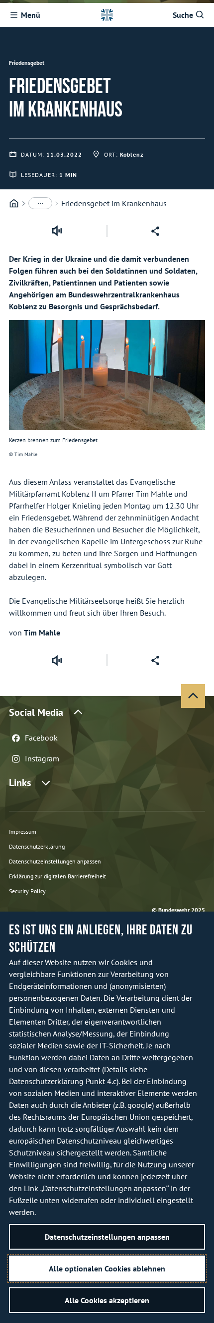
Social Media (36, 712)
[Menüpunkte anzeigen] (40, 203)
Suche (183, 15)
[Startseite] (14, 203)
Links (20, 782)
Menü (30, 15)
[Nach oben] (193, 696)
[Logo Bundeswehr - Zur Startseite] (107, 15)
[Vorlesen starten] (57, 231)
